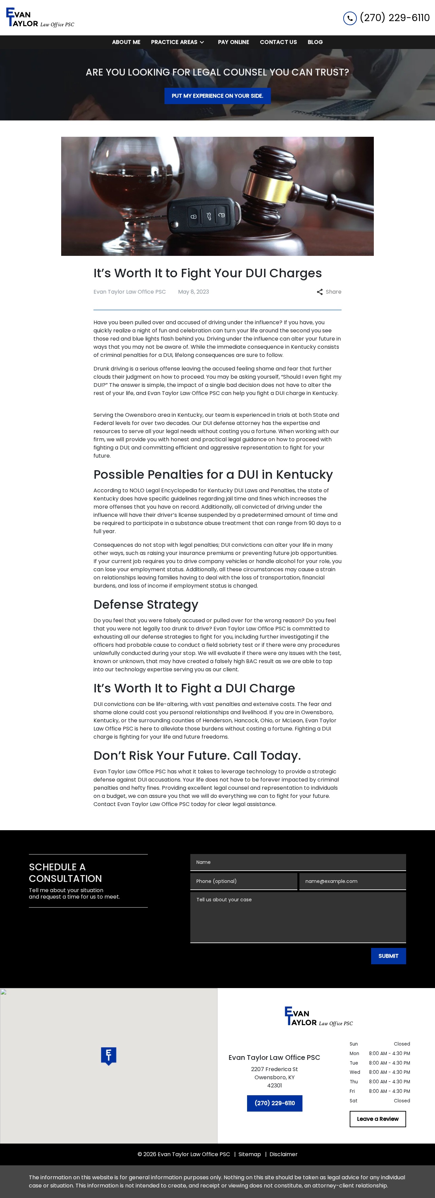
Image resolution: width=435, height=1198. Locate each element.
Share (334, 292)
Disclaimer (283, 1154)
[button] (109, 1056)
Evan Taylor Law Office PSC (183, 393)
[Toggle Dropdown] (204, 42)
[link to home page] (47, 17)
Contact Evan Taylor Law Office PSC (141, 804)
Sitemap (250, 1154)
